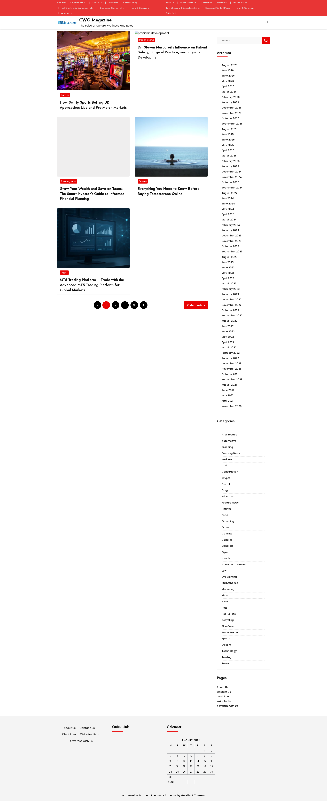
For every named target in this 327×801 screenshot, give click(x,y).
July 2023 (228, 262)
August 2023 (229, 257)
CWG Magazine (95, 20)
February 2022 (231, 352)
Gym (225, 552)
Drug (225, 490)
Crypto (64, 272)
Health (226, 558)
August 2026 (229, 65)
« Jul (171, 782)
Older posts (194, 305)
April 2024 (228, 214)
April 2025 (228, 150)
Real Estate (229, 614)
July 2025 (228, 134)
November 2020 (232, 406)
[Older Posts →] (143, 305)
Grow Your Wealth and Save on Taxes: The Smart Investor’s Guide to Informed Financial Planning (92, 193)
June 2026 (228, 75)
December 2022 (232, 299)
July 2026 (228, 70)
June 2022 (228, 331)
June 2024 (228, 203)
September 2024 (232, 187)
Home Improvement (234, 564)
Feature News (230, 502)
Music (225, 595)
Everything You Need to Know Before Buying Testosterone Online (168, 191)
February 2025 (231, 161)
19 (184, 766)
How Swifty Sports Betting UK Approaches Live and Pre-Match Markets (93, 105)
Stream (226, 645)
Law (224, 570)
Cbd (224, 465)
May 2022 (228, 336)
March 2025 (229, 155)
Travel (226, 663)
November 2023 (232, 241)
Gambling (228, 521)
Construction (230, 471)
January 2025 (230, 166)
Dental (226, 484)
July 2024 (228, 198)
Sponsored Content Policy (112, 8)
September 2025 (232, 123)
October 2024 (230, 182)
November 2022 (232, 305)
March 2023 (229, 283)
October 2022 (230, 310)
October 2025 (230, 118)
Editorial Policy (130, 2)
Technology (229, 651)
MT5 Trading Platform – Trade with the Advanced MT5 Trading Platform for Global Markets (92, 285)
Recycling (228, 620)
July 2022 (228, 326)
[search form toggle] (267, 22)
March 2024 (229, 219)
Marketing (228, 589)
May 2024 (228, 209)
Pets (224, 607)
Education (228, 496)
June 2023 (228, 267)
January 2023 (230, 294)
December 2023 (232, 235)
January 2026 (230, 102)
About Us (61, 2)
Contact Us (97, 2)
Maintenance (230, 583)
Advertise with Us (78, 2)
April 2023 (228, 278)
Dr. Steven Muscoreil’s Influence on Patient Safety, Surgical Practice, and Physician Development (172, 52)
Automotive (229, 441)
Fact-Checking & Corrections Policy (78, 8)
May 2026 (228, 81)
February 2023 (231, 289)
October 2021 (230, 374)
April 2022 (228, 342)
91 (134, 305)
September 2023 (232, 251)
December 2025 (232, 107)
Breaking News (146, 39)
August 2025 (229, 129)
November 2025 (232, 113)
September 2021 (232, 379)
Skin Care (227, 626)
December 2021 (231, 363)
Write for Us (66, 13)
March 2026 (229, 91)
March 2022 (229, 347)
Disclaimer (113, 2)
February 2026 (231, 97)
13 (191, 761)
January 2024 (230, 230)
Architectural (230, 434)
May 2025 (228, 145)
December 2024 (232, 171)
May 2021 (227, 395)
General (142, 181)
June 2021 (228, 390)
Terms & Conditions (139, 8)
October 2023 (230, 246)
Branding (227, 447)
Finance (226, 508)
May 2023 (228, 273)
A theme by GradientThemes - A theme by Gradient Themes (163, 795)
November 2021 (231, 368)
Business (227, 459)
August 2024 (230, 193)
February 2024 (231, 225)
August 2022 (229, 321)
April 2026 (228, 86)
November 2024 (232, 177)
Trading (226, 657)
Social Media (230, 632)
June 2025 (228, 139)
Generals (227, 546)
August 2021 (229, 384)
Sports (226, 638)
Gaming (65, 95)
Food (225, 515)
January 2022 (230, 358)
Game (225, 527)
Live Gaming (229, 577)
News (225, 601)
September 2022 (232, 315)
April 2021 (227, 400)
